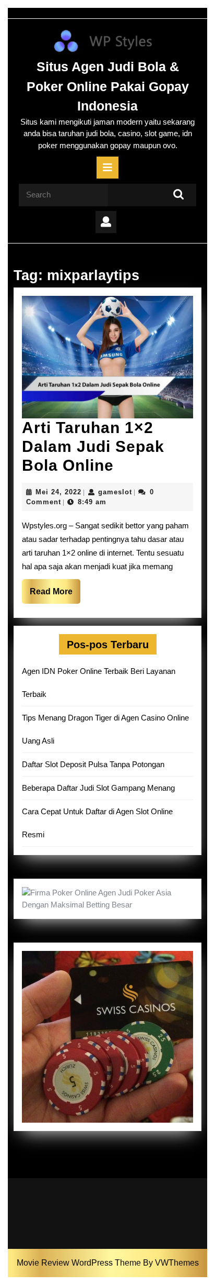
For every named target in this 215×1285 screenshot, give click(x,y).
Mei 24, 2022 (58, 492)
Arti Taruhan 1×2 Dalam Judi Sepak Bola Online (93, 446)
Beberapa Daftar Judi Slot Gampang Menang (98, 787)
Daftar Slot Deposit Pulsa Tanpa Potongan (93, 764)
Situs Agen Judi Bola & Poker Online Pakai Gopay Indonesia (108, 86)
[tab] (107, 168)
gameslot (115, 492)
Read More (55, 595)
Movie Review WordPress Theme (80, 1262)
